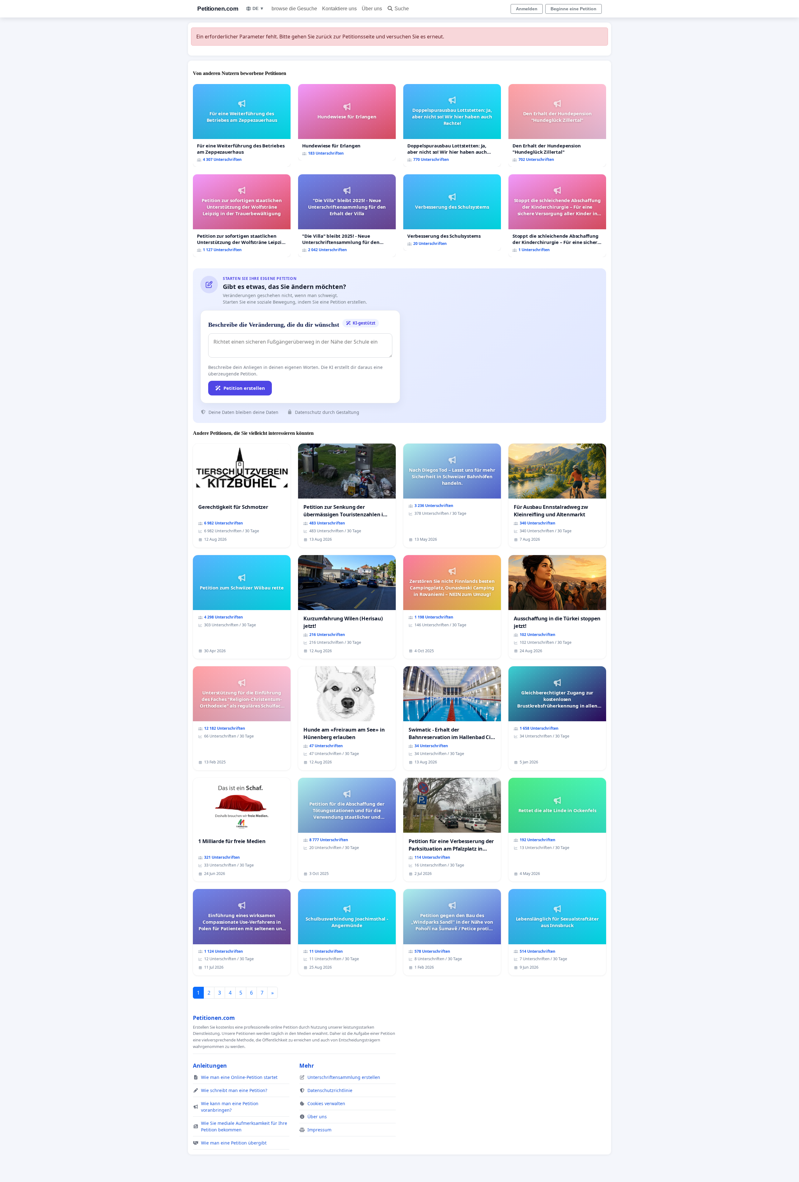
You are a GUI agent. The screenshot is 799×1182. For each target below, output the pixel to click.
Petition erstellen (244, 388)
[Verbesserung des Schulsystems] (452, 212)
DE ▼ (258, 8)
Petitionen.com (217, 8)
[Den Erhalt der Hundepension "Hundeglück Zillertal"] (557, 125)
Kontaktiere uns (339, 8)
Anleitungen (210, 1065)
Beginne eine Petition (573, 8)
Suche (402, 8)
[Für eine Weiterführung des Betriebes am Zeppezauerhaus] (242, 125)
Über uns (372, 8)
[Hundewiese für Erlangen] (347, 122)
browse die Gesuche (294, 8)
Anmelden (526, 8)
